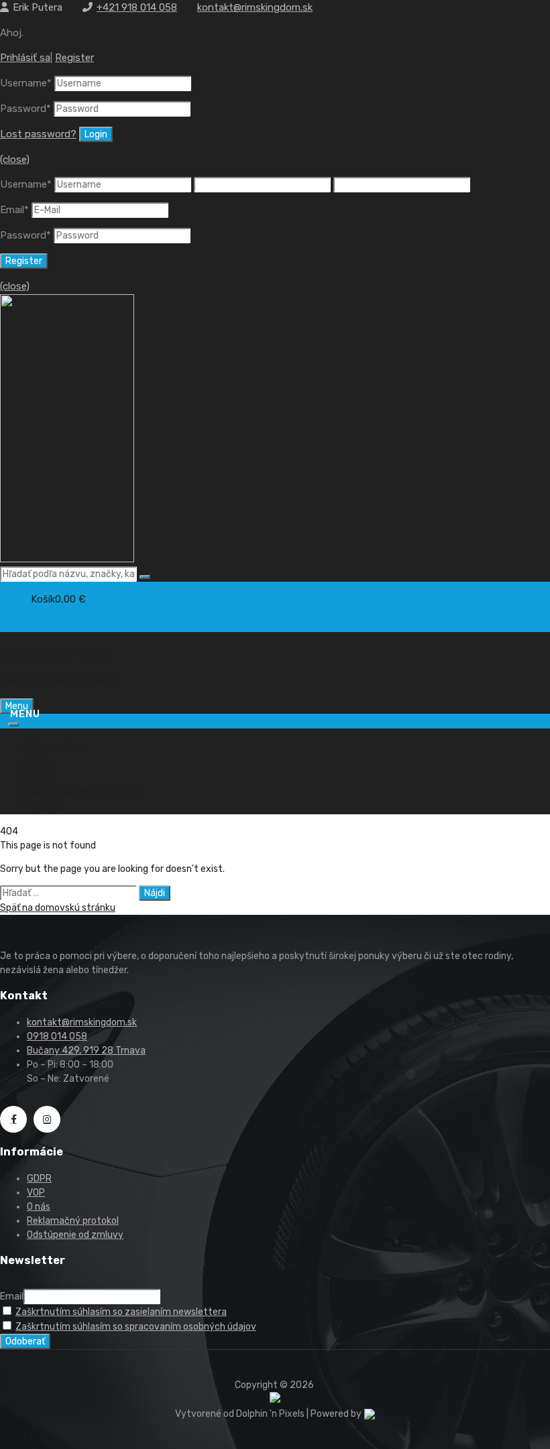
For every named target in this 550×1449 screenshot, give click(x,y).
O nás (40, 776)
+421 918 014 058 (137, 7)
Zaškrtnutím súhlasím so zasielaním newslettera (121, 1312)
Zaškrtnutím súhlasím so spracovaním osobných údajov (135, 1326)
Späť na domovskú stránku (57, 908)
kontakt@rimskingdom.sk (255, 7)
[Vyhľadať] (145, 577)
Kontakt (45, 806)
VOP (36, 1192)
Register (74, 58)
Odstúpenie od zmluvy (75, 1235)
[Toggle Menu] (13, 724)
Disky (39, 761)
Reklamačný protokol (73, 1220)
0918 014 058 (57, 1036)
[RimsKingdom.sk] (67, 559)
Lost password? (38, 134)
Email (14, 210)
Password (25, 109)
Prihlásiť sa (25, 58)
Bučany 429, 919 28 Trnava (86, 1050)
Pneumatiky (54, 746)
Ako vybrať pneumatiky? (83, 791)
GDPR (39, 1178)
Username (26, 83)
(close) (15, 159)
